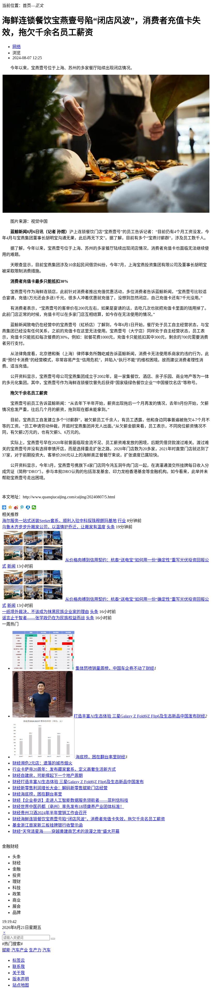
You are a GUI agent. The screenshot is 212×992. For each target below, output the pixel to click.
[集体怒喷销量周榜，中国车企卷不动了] (43, 668)
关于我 (18, 973)
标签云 (18, 960)
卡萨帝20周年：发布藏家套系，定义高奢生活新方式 (68, 769)
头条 (111, 527)
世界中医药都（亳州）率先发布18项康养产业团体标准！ (72, 806)
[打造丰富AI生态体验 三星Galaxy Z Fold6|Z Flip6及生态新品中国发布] (42, 716)
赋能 (6, 950)
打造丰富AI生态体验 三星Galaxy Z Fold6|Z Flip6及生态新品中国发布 (135, 716)
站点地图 (20, 985)
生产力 (35, 950)
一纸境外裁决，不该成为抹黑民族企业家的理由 (45, 611)
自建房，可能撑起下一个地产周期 (52, 775)
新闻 (11, 566)
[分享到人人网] (28, 507)
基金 (16, 825)
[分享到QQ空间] (10, 507)
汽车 (46, 950)
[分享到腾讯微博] (22, 507)
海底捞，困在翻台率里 (96, 757)
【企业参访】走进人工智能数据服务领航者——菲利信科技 (74, 800)
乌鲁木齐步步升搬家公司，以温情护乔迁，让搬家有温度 (53, 527)
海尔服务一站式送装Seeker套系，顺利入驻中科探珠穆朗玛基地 (59, 520)
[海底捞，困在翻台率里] (43, 757)
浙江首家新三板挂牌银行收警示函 (52, 825)
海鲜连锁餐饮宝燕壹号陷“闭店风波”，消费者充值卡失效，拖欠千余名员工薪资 (93, 819)
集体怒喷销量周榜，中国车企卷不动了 (110, 668)
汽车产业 (19, 950)
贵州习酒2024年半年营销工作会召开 (54, 813)
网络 (16, 46)
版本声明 (20, 979)
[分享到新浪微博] (16, 507)
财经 (150, 668)
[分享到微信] (34, 507)
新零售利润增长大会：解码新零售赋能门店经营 (64, 788)
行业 (122, 520)
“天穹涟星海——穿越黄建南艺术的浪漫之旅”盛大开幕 (70, 831)
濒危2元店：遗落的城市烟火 (46, 763)
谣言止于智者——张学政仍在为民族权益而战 (43, 618)
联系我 (18, 966)
